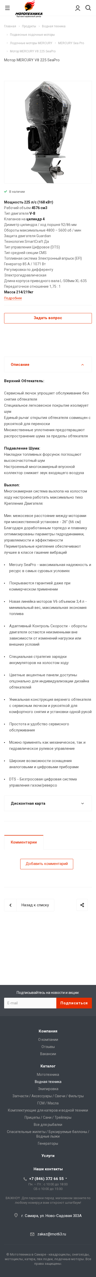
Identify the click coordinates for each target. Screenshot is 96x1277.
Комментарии (24, 842)
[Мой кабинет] (77, 8)
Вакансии (48, 1054)
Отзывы (48, 1047)
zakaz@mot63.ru (51, 1234)
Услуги (48, 1155)
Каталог (48, 1066)
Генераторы (48, 1143)
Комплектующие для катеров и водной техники (48, 1110)
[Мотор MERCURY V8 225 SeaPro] (48, 132)
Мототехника (48, 1075)
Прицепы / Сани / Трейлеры (48, 1117)
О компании (48, 1040)
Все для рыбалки (48, 1125)
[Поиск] (88, 8)
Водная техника (48, 1082)
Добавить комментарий (47, 863)
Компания (48, 1031)
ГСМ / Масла (48, 1103)
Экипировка (48, 1089)
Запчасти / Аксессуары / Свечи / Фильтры (48, 1096)
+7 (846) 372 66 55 (46, 1178)
